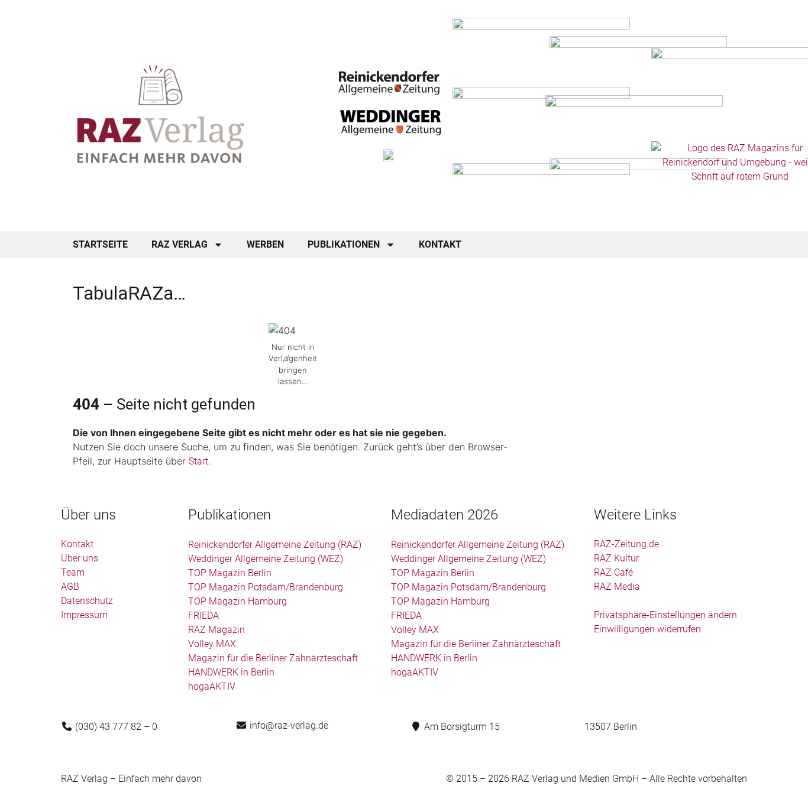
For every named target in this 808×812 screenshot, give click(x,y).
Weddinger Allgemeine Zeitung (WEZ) (265, 558)
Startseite (100, 244)
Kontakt (440, 244)
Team (73, 572)
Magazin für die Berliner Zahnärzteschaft (273, 658)
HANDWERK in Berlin (231, 672)
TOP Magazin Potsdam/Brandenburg (265, 587)
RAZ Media (617, 586)
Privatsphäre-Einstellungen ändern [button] (665, 615)
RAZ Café (613, 572)
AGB (70, 586)
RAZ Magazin (216, 629)
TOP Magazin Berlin (230, 573)
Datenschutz (87, 600)
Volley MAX (212, 643)
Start (198, 461)
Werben (265, 244)
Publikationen (344, 244)
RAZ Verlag (179, 244)
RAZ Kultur (616, 558)
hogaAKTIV (211, 686)
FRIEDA (203, 615)
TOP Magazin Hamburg (237, 601)
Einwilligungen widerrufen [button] (647, 629)
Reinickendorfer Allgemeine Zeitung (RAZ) (274, 544)
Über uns (79, 558)
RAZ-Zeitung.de (626, 544)
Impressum (84, 615)
